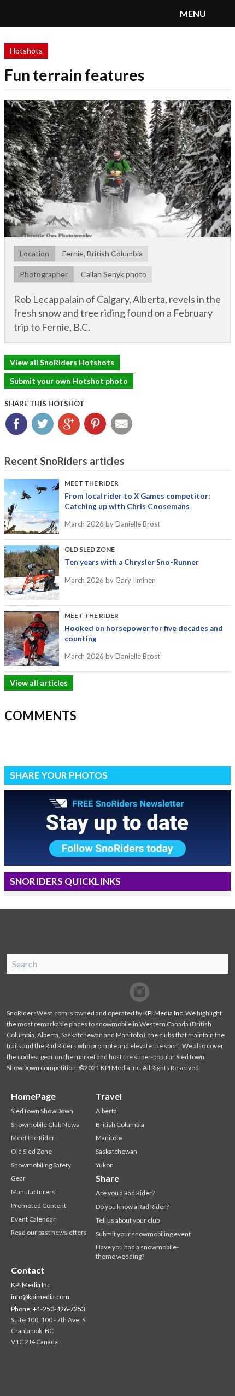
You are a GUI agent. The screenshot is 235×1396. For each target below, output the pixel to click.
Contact (27, 1270)
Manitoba (109, 1138)
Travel (109, 1096)
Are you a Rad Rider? (125, 1193)
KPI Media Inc (163, 1013)
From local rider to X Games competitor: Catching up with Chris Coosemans (137, 501)
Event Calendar (33, 1219)
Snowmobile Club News (45, 1124)
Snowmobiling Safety (41, 1165)
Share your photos (59, 775)
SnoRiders (52, 13)
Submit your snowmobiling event (143, 1234)
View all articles (39, 682)
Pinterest (95, 424)
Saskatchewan (116, 1151)
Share (107, 1178)
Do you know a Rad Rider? (132, 1206)
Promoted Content (38, 1205)
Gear (18, 1178)
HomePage (33, 1096)
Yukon (105, 1165)
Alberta (106, 1111)
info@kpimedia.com (40, 1297)
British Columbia (120, 1124)
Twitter (43, 424)
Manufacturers (33, 1192)
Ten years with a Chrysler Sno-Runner (131, 562)
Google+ (69, 424)
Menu (221, 13)
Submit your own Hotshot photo (69, 380)
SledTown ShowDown (42, 1111)
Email (121, 424)
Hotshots (26, 50)
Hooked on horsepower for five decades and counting (143, 633)
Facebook (16, 424)
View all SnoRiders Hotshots (62, 362)
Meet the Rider (91, 483)
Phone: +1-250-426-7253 (48, 1309)
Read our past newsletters (49, 1232)
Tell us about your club (128, 1220)
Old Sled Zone (89, 549)
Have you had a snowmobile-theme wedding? (137, 1251)
